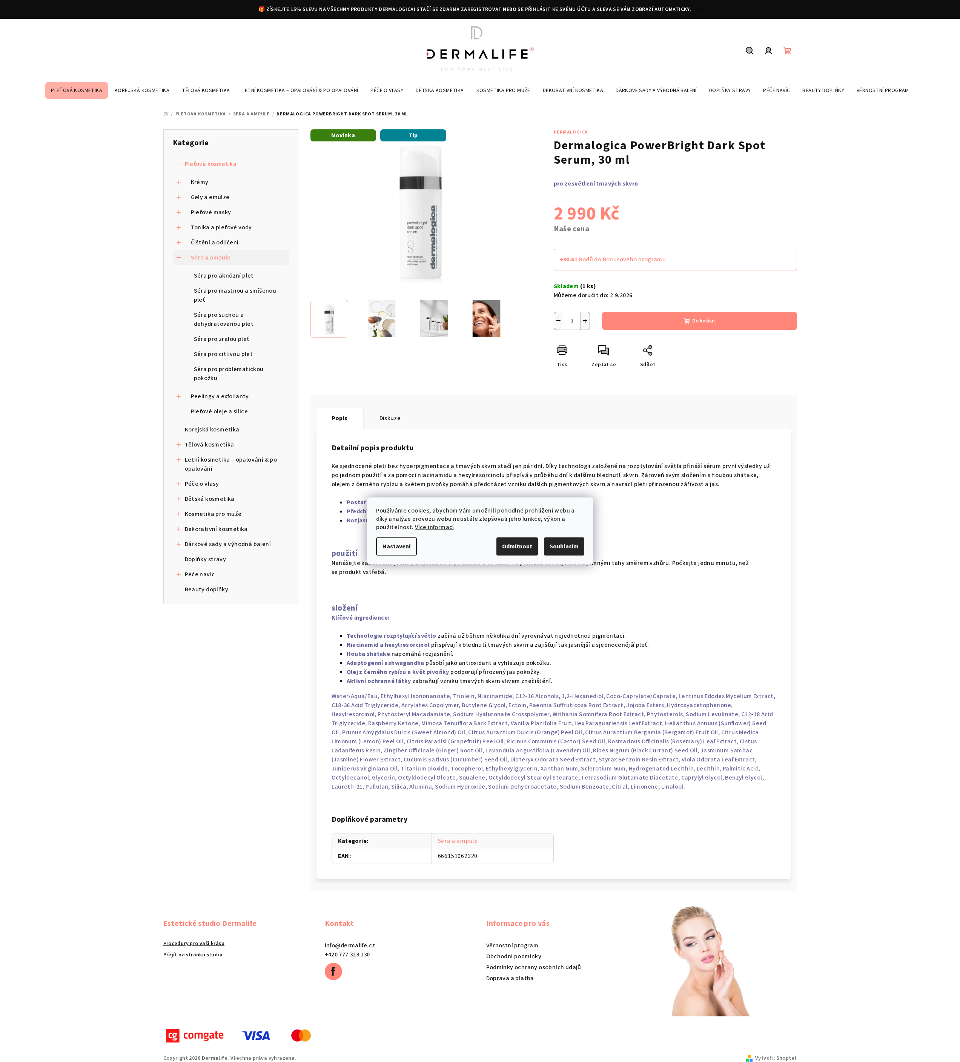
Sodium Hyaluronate (481, 714)
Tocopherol (467, 768)
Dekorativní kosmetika (216, 529)
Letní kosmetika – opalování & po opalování (231, 464)
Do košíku (703, 321)
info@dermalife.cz (350, 945)
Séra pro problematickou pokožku (229, 373)
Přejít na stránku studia (193, 955)
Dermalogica (571, 132)
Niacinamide (495, 696)
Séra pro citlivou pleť (223, 354)
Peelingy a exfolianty (220, 396)
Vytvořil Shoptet (776, 1058)
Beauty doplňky (207, 589)
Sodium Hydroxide (460, 787)
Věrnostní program (512, 945)
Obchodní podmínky (514, 956)
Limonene (644, 787)
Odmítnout (517, 546)
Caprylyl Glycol (701, 777)
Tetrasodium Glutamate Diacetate (629, 777)
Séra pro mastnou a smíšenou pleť (235, 295)
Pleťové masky (211, 212)
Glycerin (383, 777)
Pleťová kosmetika (211, 164)
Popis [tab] (340, 418)
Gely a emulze (210, 197)
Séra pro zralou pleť (221, 339)
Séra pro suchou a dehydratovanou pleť (223, 319)
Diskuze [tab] (390, 418)
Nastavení (396, 546)
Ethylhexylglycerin (512, 768)
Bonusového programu (634, 259)
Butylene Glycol (483, 705)
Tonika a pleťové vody (221, 227)
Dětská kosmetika (210, 499)
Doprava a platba (510, 978)
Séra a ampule (211, 257)
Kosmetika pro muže (213, 514)
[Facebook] (333, 971)
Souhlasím (564, 546)
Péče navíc (200, 574)
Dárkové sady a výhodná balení (228, 544)
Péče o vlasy (202, 484)
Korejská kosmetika (212, 429)
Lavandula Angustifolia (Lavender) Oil (537, 750)
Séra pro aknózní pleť (223, 276)
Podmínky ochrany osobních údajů (533, 967)
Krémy (200, 182)
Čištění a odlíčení (215, 242)
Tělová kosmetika (209, 444)
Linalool (672, 787)
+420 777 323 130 (347, 954)
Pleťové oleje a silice (219, 411)
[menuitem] (76, 90)
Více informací (434, 527)
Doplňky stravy (205, 559)
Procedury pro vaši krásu (194, 943)
